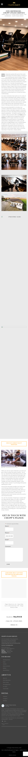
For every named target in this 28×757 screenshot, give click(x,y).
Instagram (5, 698)
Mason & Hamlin (6, 666)
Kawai (21, 114)
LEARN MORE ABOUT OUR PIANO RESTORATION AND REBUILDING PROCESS (14, 574)
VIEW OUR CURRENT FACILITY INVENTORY (14, 443)
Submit (8, 564)
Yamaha (4, 664)
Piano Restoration (7, 680)
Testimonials (5, 688)
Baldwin (4, 668)
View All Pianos (6, 670)
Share (4, 724)
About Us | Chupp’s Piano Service (14, 14)
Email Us (14, 625)
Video (5, 721)
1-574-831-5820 (8, 650)
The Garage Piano (6, 684)
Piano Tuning (6, 682)
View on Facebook (4, 723)
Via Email (9, 652)
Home (3, 14)
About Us (5, 678)
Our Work (5, 686)
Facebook (5, 696)
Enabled (18, 755)
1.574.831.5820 (17, 621)
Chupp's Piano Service (10, 705)
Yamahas (3, 117)
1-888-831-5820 (9, 651)
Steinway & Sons (6, 659)
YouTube (5, 700)
